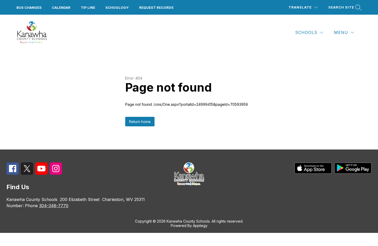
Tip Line (88, 7)
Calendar (61, 7)
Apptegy (200, 225)
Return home (140, 121)
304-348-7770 (53, 205)
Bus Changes (29, 7)
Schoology (117, 7)
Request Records (156, 7)
